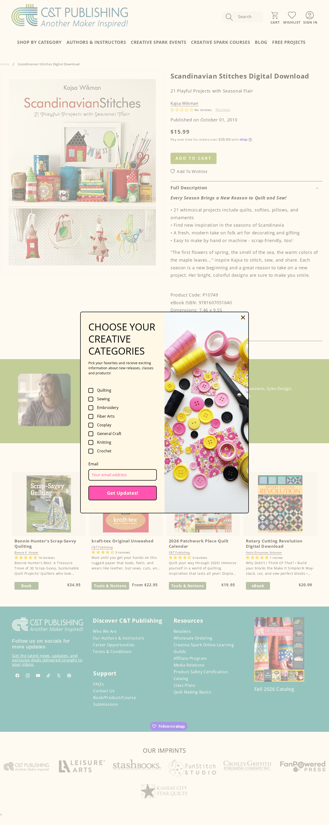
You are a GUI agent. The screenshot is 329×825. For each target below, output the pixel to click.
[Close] (243, 317)
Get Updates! (122, 493)
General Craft (109, 433)
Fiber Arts (106, 416)
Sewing (103, 399)
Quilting (104, 390)
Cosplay (104, 425)
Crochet (104, 451)
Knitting (104, 442)
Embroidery (107, 407)
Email (93, 464)
